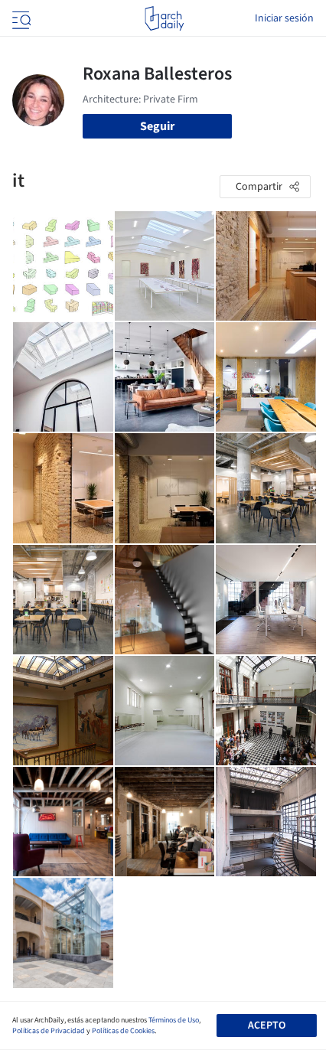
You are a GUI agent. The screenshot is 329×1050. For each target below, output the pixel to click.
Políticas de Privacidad (48, 1031)
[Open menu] (20, 18)
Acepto (266, 1025)
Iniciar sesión (284, 18)
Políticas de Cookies (123, 1031)
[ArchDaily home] (164, 18)
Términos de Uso (173, 1020)
